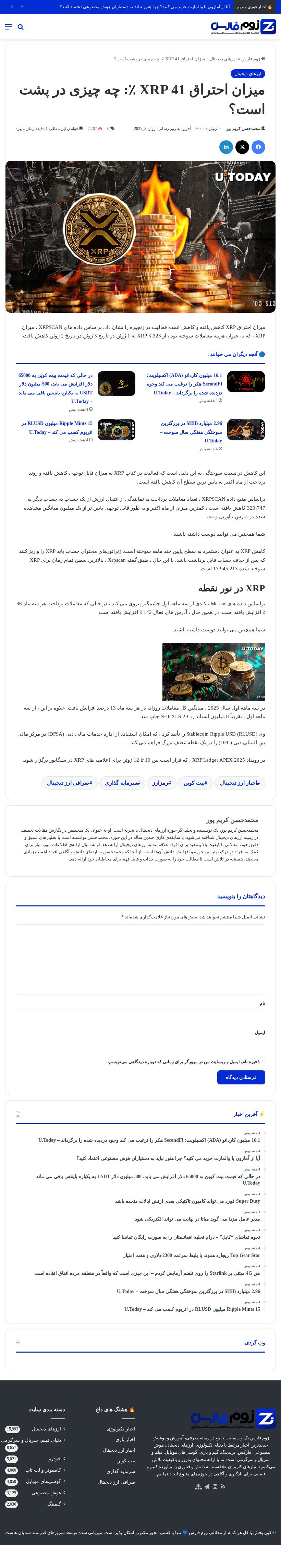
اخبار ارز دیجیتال (238, 783)
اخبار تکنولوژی (121, 1428)
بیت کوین (194, 783)
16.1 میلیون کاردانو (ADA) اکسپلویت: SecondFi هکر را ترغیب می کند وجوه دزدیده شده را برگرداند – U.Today (184, 384)
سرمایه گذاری (121, 783)
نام (262, 1003)
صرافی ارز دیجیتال (68, 783)
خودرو (55, 1458)
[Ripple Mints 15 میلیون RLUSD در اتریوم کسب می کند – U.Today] (116, 429)
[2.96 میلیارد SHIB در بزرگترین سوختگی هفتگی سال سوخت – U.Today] (246, 429)
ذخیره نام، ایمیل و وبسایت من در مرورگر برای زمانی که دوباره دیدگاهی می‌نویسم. (184, 1061)
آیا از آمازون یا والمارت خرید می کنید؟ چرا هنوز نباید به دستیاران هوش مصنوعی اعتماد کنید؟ (145, 6)
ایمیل (260, 1032)
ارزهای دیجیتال (223, 58)
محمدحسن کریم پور (243, 128)
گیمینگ (54, 1504)
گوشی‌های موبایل (43, 1481)
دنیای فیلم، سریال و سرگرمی (31, 1440)
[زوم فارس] (243, 27)
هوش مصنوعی (46, 1492)
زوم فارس (251, 58)
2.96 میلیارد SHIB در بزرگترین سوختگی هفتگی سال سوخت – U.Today (191, 432)
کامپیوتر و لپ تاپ (43, 1470)
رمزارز (160, 783)
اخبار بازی (125, 1439)
